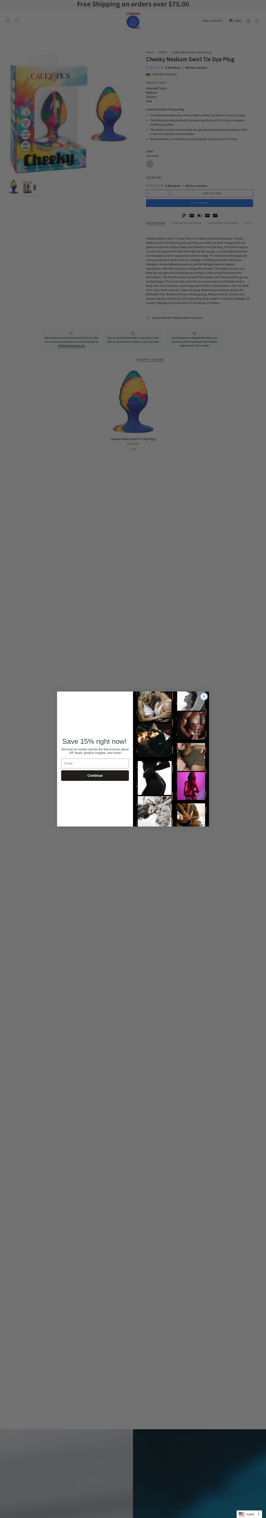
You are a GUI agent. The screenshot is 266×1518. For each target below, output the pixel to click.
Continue (95, 776)
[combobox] (249, 1514)
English (250, 1514)
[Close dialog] (204, 696)
